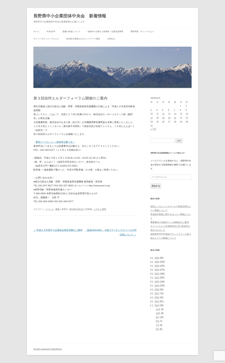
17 (151, 118)
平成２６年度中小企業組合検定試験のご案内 (58, 230)
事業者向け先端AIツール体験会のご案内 (169, 222)
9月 (157, 317)
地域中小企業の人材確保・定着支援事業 (105, 31)
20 (169, 118)
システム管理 (99, 209)
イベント (49, 209)
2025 (157, 262)
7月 (157, 325)
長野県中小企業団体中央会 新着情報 (69, 15)
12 (163, 114)
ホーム (36, 31)
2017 (157, 293)
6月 (157, 329)
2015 (157, 301)
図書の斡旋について (71, 31)
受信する (156, 186)
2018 (157, 289)
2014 (157, 305)
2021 (157, 277)
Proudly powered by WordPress (47, 349)
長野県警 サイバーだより (142, 31)
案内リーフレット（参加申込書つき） (55, 142)
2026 (157, 258)
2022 (157, 273)
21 (175, 118)
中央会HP (51, 31)
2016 (157, 297)
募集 (57, 209)
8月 (157, 321)
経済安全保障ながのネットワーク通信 (83, 39)
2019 (157, 285)
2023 (157, 269)
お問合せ (111, 39)
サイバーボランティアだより (46, 39)
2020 (157, 281)
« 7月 (153, 129)
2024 (157, 266)
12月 (158, 309)
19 (163, 118)
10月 (158, 313)
